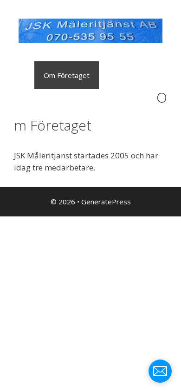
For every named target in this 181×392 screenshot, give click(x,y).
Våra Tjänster (130, 75)
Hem (17, 75)
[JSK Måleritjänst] (90, 30)
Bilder (138, 103)
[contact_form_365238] (160, 371)
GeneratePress (106, 201)
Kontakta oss (89, 103)
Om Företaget (67, 75)
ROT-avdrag (29, 103)
